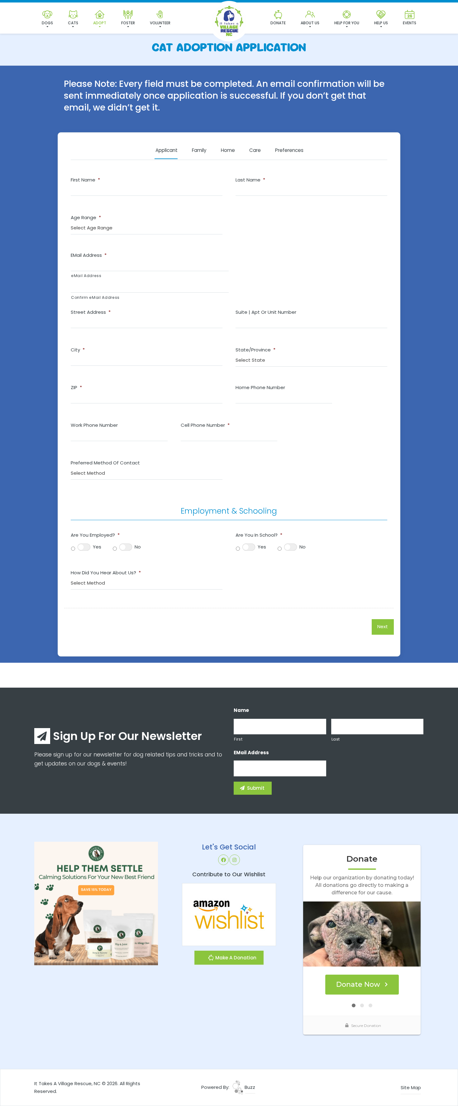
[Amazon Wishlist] (229, 914)
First (238, 739)
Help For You (346, 23)
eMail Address (89, 255)
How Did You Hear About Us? (106, 573)
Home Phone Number (260, 387)
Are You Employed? (95, 535)
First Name (85, 180)
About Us (310, 23)
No (138, 547)
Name (241, 710)
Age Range (86, 217)
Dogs (47, 23)
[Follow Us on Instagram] (234, 859)
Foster (128, 23)
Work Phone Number (94, 425)
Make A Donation (235, 957)
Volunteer (160, 23)
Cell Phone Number (205, 425)
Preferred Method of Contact (105, 463)
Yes (97, 547)
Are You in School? (259, 535)
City (78, 350)
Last (336, 739)
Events (409, 23)
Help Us (381, 23)
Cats (73, 23)
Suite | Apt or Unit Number (266, 312)
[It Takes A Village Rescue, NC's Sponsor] (96, 903)
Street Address (91, 312)
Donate (278, 23)
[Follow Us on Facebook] (223, 859)
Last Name (250, 180)
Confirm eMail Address (95, 297)
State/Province (255, 350)
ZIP (76, 387)
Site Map (411, 1087)
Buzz (249, 1087)
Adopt (99, 23)
